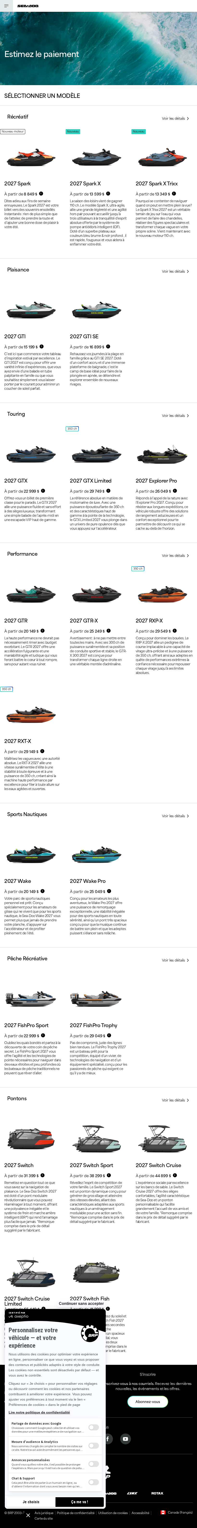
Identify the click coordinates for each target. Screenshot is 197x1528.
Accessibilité (140, 1512)
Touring (16, 413)
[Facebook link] (107, 1438)
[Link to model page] (33, 193)
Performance (22, 553)
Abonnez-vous (147, 1401)
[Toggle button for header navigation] (6, 6)
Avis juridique (44, 1512)
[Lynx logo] (132, 1493)
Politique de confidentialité (75, 1512)
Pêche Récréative (27, 958)
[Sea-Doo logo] (28, 6)
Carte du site (43, 1518)
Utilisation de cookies (113, 1512)
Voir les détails (174, 118)
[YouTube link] (125, 1438)
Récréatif (17, 116)
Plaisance (18, 269)
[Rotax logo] (157, 1493)
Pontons (16, 1098)
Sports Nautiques (27, 814)
